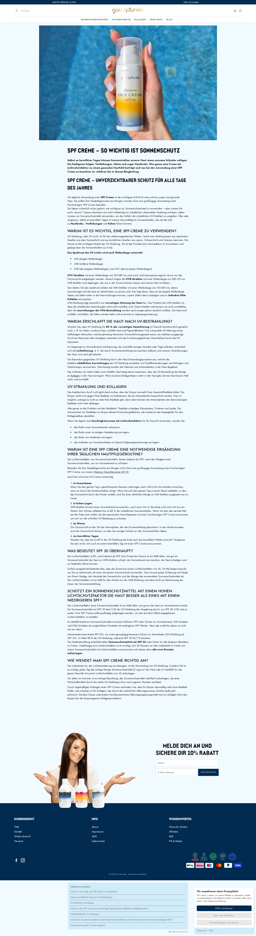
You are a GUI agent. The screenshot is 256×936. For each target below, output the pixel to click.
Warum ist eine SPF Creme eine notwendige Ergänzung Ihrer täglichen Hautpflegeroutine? (109, 908)
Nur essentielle (224, 915)
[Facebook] (16, 860)
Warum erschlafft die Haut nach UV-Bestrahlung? (92, 897)
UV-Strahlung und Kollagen (82, 902)
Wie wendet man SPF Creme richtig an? (88, 925)
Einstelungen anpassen (224, 922)
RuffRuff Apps (176, 932)
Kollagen (75, 375)
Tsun (186, 932)
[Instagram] (23, 860)
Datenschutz (202, 930)
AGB (211, 930)
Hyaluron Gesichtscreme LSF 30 (111, 472)
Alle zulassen (224, 908)
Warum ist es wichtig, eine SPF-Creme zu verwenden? (94, 891)
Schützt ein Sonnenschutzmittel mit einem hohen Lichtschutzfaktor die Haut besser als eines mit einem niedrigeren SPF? (121, 919)
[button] (34, 10)
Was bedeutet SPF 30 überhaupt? (85, 914)
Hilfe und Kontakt (191, 2)
